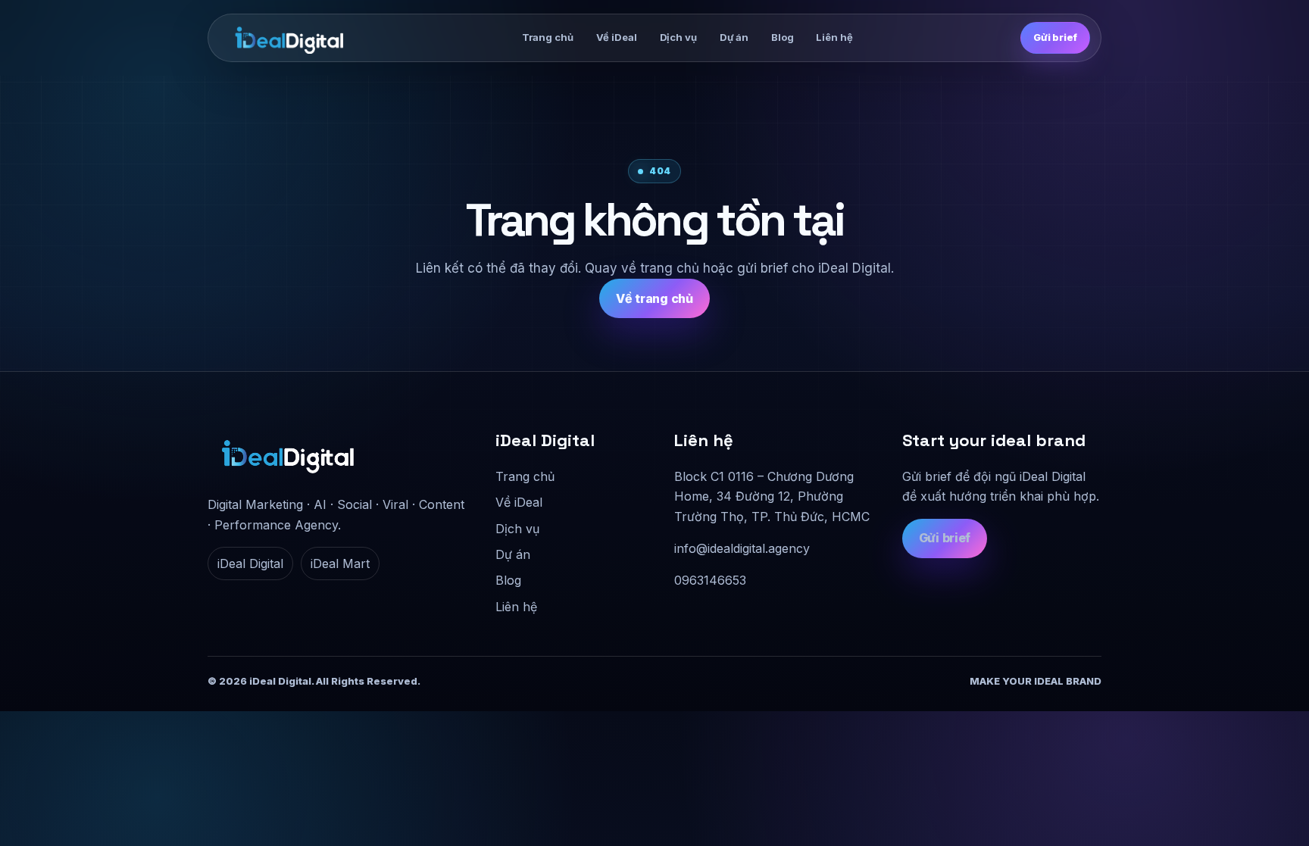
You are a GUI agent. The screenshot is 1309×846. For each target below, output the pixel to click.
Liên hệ (834, 37)
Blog (782, 37)
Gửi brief (1055, 37)
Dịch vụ (678, 37)
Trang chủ (547, 37)
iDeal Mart (340, 563)
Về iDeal (616, 37)
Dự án (734, 37)
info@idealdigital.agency (742, 548)
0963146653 (710, 580)
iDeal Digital (250, 563)
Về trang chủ (654, 298)
